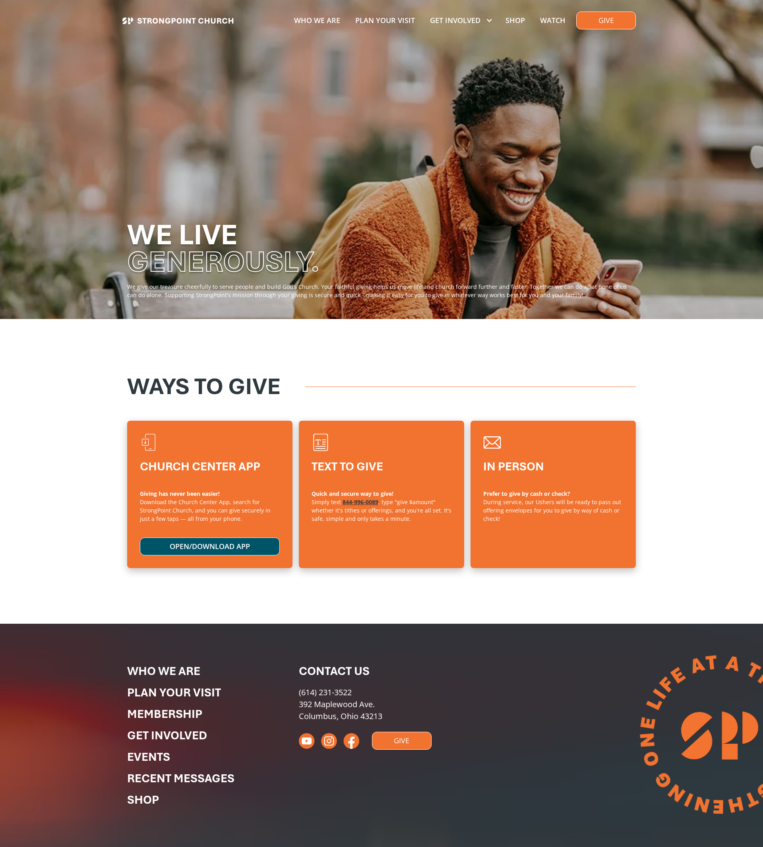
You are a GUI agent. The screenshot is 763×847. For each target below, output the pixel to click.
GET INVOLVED (167, 735)
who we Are (317, 20)
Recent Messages (180, 778)
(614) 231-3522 (325, 692)
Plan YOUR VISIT (174, 692)
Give (606, 20)
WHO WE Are (163, 671)
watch (552, 20)
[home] (177, 22)
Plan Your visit (385, 20)
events (148, 757)
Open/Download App (210, 546)
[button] (460, 20)
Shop (515, 20)
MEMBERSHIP (164, 714)
